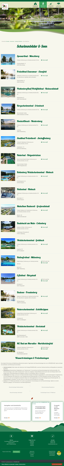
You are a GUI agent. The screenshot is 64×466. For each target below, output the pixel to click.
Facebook (32, 441)
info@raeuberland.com (52, 444)
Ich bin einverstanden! (57, 464)
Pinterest (32, 445)
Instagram (32, 442)
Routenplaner (16, 451)
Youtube (32, 444)
